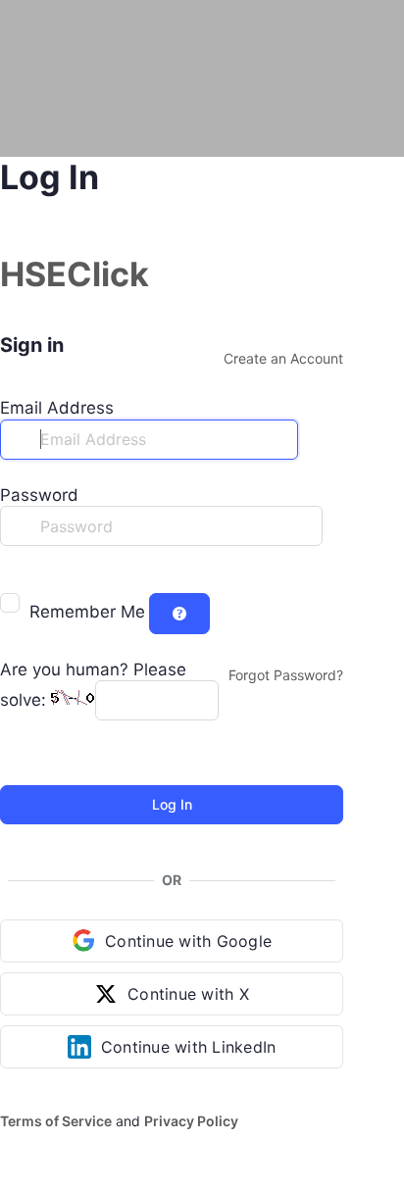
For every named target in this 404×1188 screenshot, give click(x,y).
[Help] (179, 613)
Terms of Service (56, 1121)
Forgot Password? (285, 675)
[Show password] (13, 565)
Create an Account (283, 358)
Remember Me (87, 611)
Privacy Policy (191, 1121)
